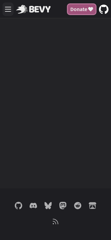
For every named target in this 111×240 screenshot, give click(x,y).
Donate (78, 9)
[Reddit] (77, 206)
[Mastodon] (63, 206)
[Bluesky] (48, 206)
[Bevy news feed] (55, 222)
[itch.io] (92, 206)
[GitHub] (18, 206)
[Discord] (33, 206)
